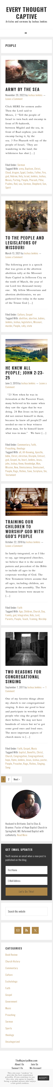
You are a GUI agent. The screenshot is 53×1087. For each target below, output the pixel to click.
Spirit (8, 187)
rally (23, 326)
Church (36, 611)
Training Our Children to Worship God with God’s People (24, 529)
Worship (43, 619)
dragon (15, 172)
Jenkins (34, 176)
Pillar (41, 180)
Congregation (20, 756)
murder (8, 326)
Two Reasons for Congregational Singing (23, 676)
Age (21, 611)
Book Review (11, 954)
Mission (9, 467)
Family (8, 615)
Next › (17, 779)
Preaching (10, 448)
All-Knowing (28, 452)
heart (24, 459)
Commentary (24, 444)
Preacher (17, 763)
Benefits (31, 752)
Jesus (39, 459)
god (7, 176)
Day (43, 611)
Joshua (42, 176)
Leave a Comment (14, 99)
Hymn (14, 760)
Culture (21, 314)
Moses (8, 180)
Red (16, 184)
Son (44, 184)
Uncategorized (12, 1041)
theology (21, 448)
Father (38, 172)
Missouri (37, 322)
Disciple (32, 456)
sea (20, 184)
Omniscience (25, 467)
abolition (23, 318)
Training (33, 619)
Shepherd (36, 184)
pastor (43, 760)
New (16, 467)
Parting (16, 180)
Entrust (41, 456)
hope (7, 760)
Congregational (35, 756)
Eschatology (11, 981)
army (21, 168)
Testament (10, 475)
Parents (9, 619)
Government (11, 1001)
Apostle (39, 452)
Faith (33, 444)
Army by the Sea (22, 89)
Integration (23, 615)
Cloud (8, 172)
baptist (22, 752)
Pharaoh (33, 180)
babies (41, 318)
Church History (12, 961)
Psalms (9, 184)
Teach (25, 619)
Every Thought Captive (26, 13)
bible (7, 456)
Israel (27, 176)
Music (34, 748)
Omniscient (38, 467)
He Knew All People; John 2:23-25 (24, 373)
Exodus (30, 172)
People (24, 180)
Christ (37, 168)
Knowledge (30, 463)
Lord (37, 615)
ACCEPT (43, 1078)
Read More (22, 835)
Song (7, 767)
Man (38, 463)
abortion (33, 318)
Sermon (21, 165)
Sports (8, 1028)
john (7, 463)
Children (28, 611)
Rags (15, 471)
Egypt (23, 172)
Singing (41, 763)
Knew (21, 463)
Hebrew (14, 176)
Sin (45, 471)
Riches (22, 471)
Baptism (29, 168)
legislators (26, 322)
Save (29, 471)
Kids (32, 615)
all (20, 452)
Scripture (37, 471)
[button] (26, 33)
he (19, 459)
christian (23, 456)
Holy (21, 176)
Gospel (29, 314)
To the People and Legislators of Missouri (24, 242)
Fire (44, 172)
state (29, 326)
